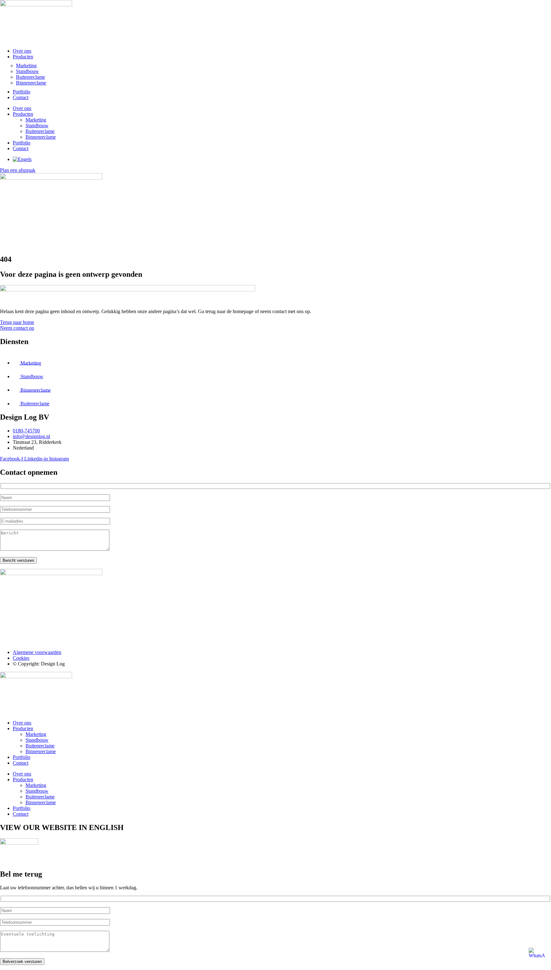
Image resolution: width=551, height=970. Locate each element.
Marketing (26, 65)
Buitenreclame (30, 77)
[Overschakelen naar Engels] (22, 159)
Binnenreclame (31, 82)
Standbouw (27, 71)
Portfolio (21, 91)
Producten (23, 56)
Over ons (22, 51)
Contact (20, 97)
